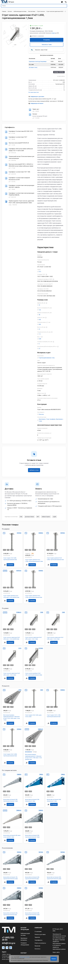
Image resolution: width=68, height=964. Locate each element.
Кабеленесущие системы (20, 11)
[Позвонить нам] (65, 2)
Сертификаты (38, 940)
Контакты (37, 949)
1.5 (39, 334)
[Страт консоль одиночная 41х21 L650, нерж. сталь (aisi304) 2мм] (12, 628)
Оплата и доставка (40, 934)
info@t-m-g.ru (8, 943)
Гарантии (37, 937)
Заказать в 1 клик (47, 44)
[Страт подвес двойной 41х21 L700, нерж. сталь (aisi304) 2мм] (12, 586)
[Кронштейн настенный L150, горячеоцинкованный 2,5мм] (12, 867)
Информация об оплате (37, 103)
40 (39, 314)
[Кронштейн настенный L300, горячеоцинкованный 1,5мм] (34, 826)
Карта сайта (56, 952)
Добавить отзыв (34, 470)
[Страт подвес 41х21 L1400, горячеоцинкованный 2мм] (56, 707)
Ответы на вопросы (40, 943)
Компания (38, 927)
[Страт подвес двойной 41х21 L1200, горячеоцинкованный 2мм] (34, 586)
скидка (53, 33)
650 (40, 319)
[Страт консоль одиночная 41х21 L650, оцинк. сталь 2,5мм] (56, 628)
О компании (38, 931)
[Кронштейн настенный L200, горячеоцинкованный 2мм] (12, 903)
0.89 (40, 339)
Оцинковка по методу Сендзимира (37, 61)
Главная (4, 11)
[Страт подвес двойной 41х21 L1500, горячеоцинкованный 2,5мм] (34, 549)
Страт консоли (41, 11)
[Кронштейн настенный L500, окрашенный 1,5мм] (34, 790)
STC (40, 271)
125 (40, 310)
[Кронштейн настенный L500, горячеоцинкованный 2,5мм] (56, 867)
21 (39, 329)
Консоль (41, 414)
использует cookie (24, 957)
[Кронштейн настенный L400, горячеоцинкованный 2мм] (34, 867)
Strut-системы (31, 11)
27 (39, 348)
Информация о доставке (37, 96)
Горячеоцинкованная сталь (47, 358)
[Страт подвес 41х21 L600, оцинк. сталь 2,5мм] (34, 707)
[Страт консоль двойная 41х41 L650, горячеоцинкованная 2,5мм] (34, 663)
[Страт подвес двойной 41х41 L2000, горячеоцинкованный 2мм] (56, 549)
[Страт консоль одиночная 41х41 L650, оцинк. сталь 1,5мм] (34, 628)
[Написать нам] (62, 2)
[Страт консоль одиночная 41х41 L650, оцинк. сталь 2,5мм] (12, 663)
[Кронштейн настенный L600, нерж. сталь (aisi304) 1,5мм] (12, 826)
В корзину (47, 40)
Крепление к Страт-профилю (47, 419)
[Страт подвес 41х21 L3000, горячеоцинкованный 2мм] (12, 746)
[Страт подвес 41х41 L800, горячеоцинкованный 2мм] (12, 549)
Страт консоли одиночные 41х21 (54, 11)
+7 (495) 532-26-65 (8, 938)
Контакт (24, 953)
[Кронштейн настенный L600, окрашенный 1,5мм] (56, 790)
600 (40, 324)
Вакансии (37, 946)
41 (39, 305)
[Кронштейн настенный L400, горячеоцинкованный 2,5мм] (34, 903)
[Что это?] (46, 274)
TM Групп (11, 2)
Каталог (10, 11)
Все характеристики (34, 92)
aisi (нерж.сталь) (33, 67)
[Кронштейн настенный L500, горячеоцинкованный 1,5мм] (12, 790)
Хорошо (53, 958)
